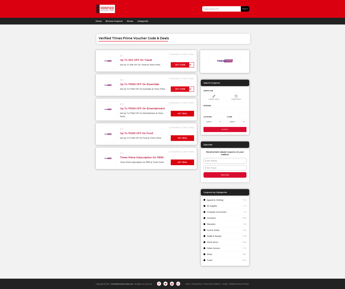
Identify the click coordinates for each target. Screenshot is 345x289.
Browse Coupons (114, 21)
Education (211, 224)
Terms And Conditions (212, 284)
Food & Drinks (213, 230)
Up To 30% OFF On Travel (136, 60)
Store (229, 117)
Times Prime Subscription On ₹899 (141, 157)
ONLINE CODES (214, 99)
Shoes (209, 254)
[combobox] (213, 121)
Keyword (207, 106)
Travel (209, 260)
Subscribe (225, 175)
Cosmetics (211, 218)
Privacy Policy (197, 284)
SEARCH (225, 129)
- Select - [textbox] (209, 121)
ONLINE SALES (236, 99)
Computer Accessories (217, 212)
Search (245, 9)
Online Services (213, 248)
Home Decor (212, 242)
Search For (208, 91)
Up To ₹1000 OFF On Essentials (139, 84)
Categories (142, 21)
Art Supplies (212, 206)
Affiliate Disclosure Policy (239, 284)
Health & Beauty (214, 236)
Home (99, 21)
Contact (225, 284)
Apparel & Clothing (215, 200)
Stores (130, 21)
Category (207, 117)
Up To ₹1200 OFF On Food (136, 133)
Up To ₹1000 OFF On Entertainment (142, 108)
